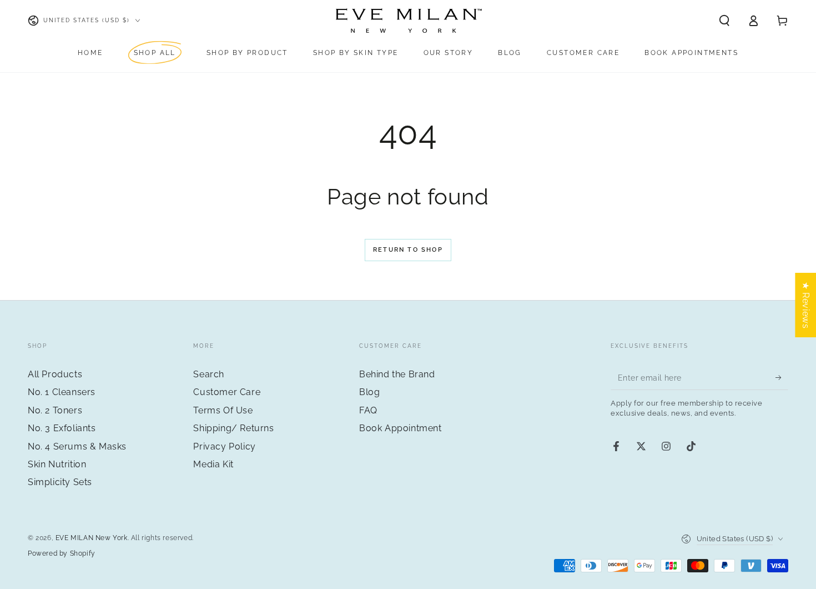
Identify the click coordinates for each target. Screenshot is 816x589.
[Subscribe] (781, 377)
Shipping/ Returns (233, 428)
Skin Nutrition (57, 464)
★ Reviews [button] (805, 305)
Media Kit (213, 464)
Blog (369, 392)
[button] (724, 20)
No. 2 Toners (55, 410)
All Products (55, 374)
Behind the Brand (397, 374)
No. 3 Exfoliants (62, 428)
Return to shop (408, 249)
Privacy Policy (224, 446)
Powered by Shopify (61, 553)
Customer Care (226, 392)
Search (208, 374)
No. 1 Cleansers (61, 392)
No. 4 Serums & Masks (77, 446)
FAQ (368, 410)
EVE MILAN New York (92, 538)
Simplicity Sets (60, 482)
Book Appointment (400, 428)
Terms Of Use (223, 410)
